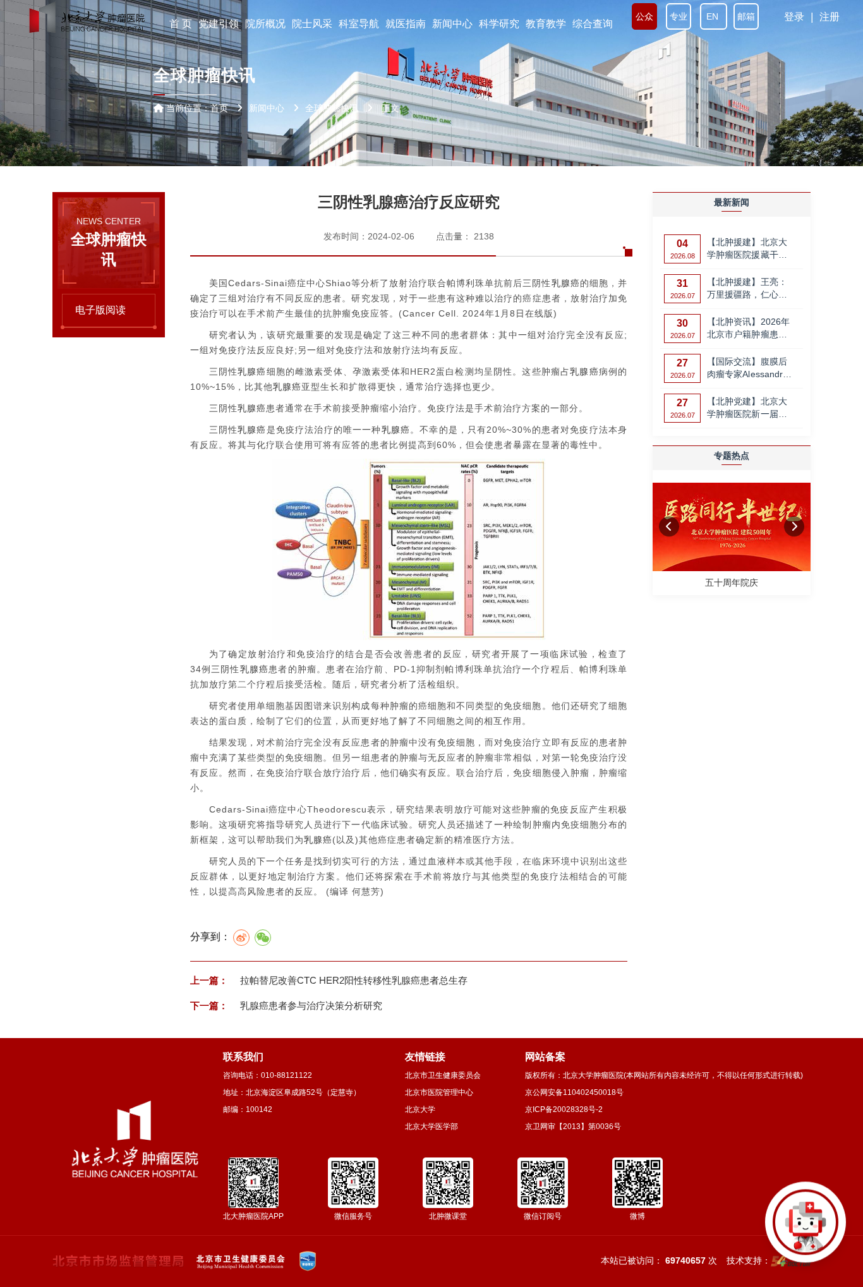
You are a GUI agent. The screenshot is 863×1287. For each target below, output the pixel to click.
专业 (678, 16)
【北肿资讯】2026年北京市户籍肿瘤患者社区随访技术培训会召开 (748, 329)
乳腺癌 (566, 283)
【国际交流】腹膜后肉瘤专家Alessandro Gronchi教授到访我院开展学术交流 (749, 368)
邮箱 (746, 16)
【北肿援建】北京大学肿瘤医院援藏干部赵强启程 (747, 249)
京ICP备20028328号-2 (564, 1109)
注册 (829, 16)
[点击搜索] (805, 1229)
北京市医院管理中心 (439, 1092)
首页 (219, 108)
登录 (794, 16)
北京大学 (420, 1109)
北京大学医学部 (431, 1126)
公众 (644, 16)
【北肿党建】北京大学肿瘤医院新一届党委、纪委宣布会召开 (747, 408)
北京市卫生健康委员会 (443, 1075)
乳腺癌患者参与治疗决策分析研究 (310, 1005)
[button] (669, 526)
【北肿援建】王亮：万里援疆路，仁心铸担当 (747, 289)
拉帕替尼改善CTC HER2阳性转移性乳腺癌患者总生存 (353, 980)
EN (713, 16)
